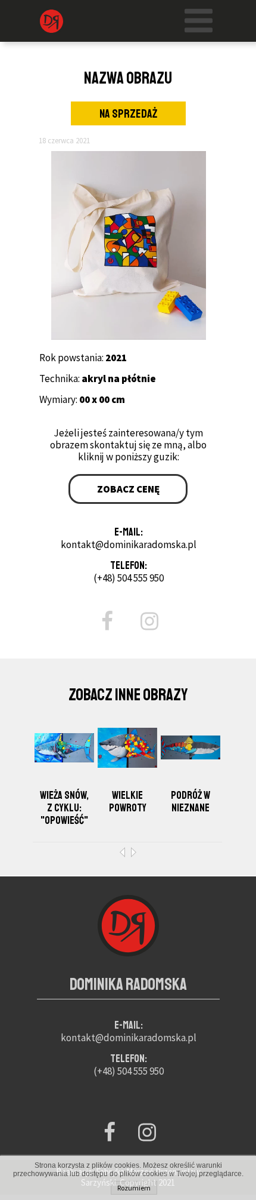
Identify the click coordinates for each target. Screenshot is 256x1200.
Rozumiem (134, 1187)
